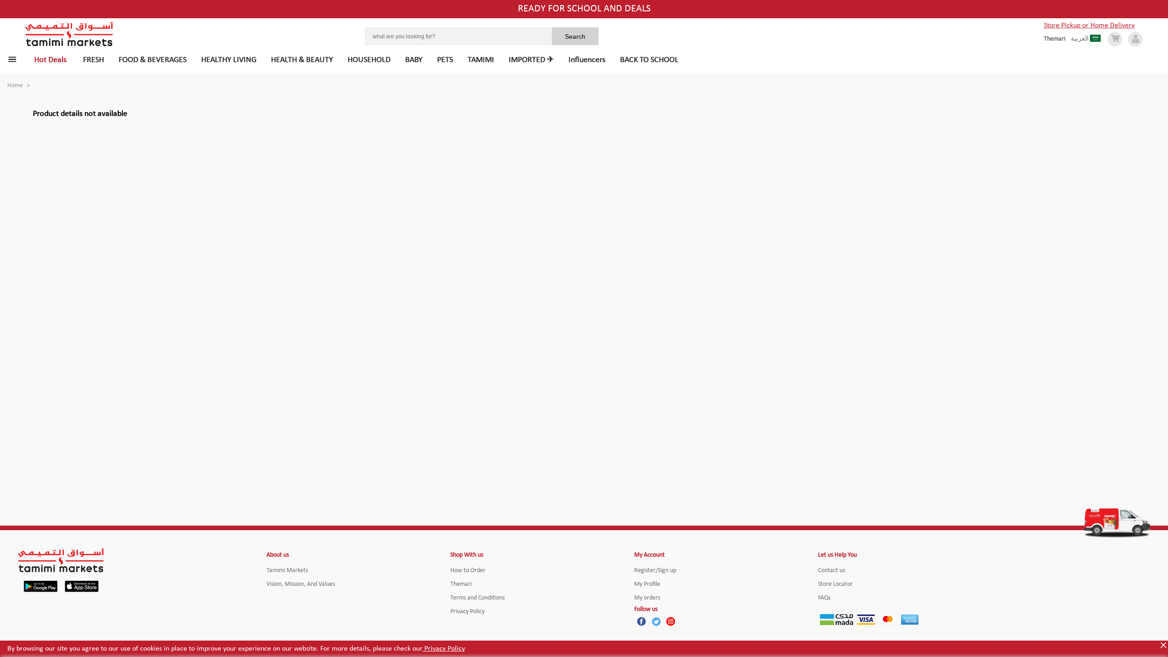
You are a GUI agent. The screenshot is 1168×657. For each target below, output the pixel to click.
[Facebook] (641, 621)
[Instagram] (670, 621)
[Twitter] (656, 621)
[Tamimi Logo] (69, 34)
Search (575, 36)
